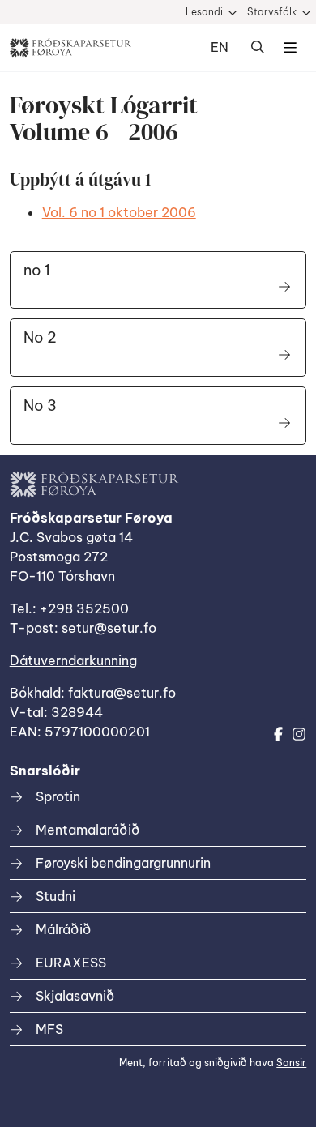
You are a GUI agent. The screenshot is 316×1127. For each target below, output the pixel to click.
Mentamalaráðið (87, 830)
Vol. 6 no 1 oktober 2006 (119, 212)
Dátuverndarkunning (73, 660)
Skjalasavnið (75, 996)
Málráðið (63, 929)
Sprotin (58, 796)
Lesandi (204, 12)
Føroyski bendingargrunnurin (123, 863)
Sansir (291, 1063)
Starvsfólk (272, 12)
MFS (49, 1029)
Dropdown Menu (290, 48)
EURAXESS (71, 962)
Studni (55, 896)
